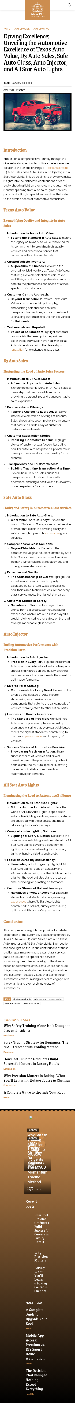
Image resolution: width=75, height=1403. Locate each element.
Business (8, 1035)
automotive (51, 533)
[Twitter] (41, 1144)
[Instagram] (41, 1136)
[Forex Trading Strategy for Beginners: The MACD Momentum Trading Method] (37, 1183)
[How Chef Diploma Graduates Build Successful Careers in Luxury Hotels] (30, 1216)
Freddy (20, 89)
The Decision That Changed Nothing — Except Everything (36, 1379)
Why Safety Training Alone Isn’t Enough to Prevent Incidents (36, 1027)
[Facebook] (32, 1136)
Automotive (41, 29)
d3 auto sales (56, 999)
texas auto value (31, 1003)
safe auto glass (12, 1003)
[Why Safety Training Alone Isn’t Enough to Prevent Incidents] (37, 1160)
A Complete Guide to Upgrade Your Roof (34, 1092)
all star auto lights (22, 999)
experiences (18, 901)
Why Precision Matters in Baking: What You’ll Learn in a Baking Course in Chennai (36, 1078)
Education (9, 1069)
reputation (17, 349)
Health (30, 1394)
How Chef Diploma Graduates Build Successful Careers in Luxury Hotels (31, 1061)
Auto (7, 29)
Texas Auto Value (57, 167)
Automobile (21, 29)
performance (33, 736)
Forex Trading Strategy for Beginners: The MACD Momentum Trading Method (35, 1044)
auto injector (40, 999)
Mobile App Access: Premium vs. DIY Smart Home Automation (35, 1346)
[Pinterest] (33, 1144)
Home (6, 1097)
